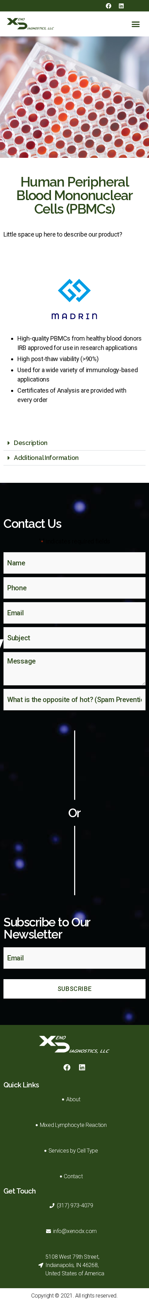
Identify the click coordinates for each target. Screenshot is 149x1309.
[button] (135, 24)
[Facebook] (108, 5)
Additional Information (46, 457)
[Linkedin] (121, 5)
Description (30, 442)
